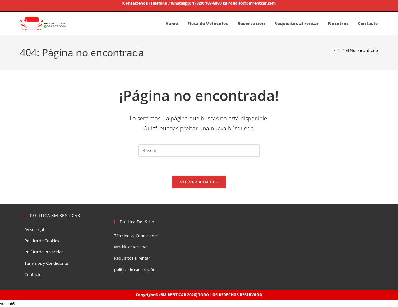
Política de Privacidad (44, 252)
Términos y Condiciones (47, 263)
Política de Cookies (42, 240)
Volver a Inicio (199, 182)
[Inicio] (334, 50)
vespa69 (7, 303)
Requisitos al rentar (132, 258)
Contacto (33, 274)
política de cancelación (134, 269)
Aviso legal (34, 229)
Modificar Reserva (130, 247)
